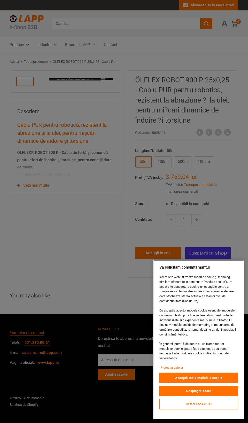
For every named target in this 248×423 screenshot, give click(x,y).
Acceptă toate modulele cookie (198, 378)
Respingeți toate (198, 391)
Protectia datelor (172, 367)
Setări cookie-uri (198, 404)
